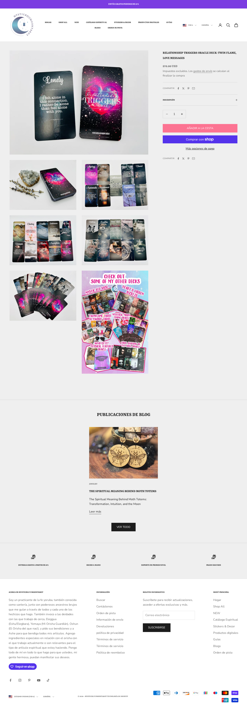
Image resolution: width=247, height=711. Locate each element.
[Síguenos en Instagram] (20, 680)
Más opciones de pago (200, 149)
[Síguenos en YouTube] (39, 680)
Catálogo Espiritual (96, 22)
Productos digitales (148, 22)
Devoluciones (105, 626)
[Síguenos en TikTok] (48, 680)
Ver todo (123, 527)
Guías (169, 22)
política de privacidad (110, 633)
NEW (76, 22)
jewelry (93, 484)
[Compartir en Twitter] (183, 88)
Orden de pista (115, 28)
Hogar (48, 22)
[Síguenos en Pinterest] (29, 680)
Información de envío (109, 620)
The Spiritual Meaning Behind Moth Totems (122, 491)
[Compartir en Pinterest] (188, 88)
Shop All (63, 22)
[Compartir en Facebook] (178, 88)
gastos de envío (202, 71)
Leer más (95, 512)
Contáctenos (104, 606)
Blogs (98, 28)
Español (205, 25)
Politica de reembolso (110, 653)
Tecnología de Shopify (117, 696)
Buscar (100, 600)
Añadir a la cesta (200, 128)
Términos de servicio (109, 639)
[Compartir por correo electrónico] (193, 88)
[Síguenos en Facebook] (10, 680)
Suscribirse (156, 627)
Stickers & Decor (122, 22)
